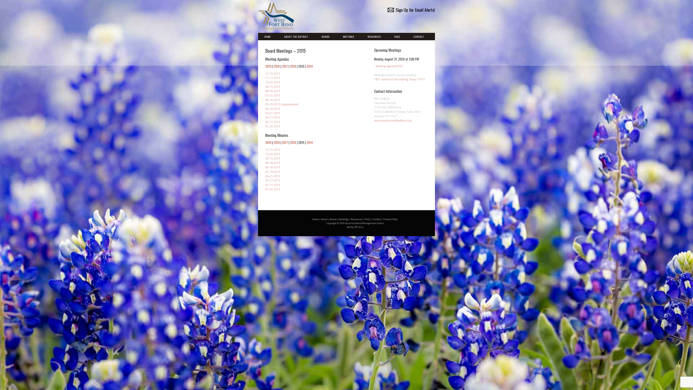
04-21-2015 (272, 113)
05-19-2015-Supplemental (281, 104)
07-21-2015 (272, 95)
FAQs (397, 36)
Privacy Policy (390, 219)
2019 (268, 66)
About (324, 219)
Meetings (348, 36)
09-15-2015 (272, 86)
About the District (296, 36)
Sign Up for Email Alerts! (415, 9)
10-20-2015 (272, 82)
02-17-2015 (272, 122)
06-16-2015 (272, 100)
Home (267, 36)
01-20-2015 (272, 126)
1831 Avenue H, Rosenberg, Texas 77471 (399, 79)
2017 (285, 66)
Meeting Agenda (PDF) (389, 66)
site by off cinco (355, 227)
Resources (374, 36)
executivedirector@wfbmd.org (392, 120)
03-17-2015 (272, 117)
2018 (277, 66)
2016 (293, 66)
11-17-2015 (272, 78)
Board (326, 36)
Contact (418, 36)
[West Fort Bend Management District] (276, 26)
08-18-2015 (272, 91)
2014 (310, 66)
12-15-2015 (272, 73)
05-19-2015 (272, 108)
